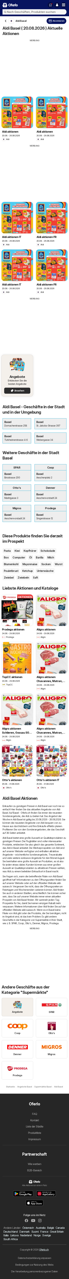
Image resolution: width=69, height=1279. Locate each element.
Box (6, 557)
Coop (21, 923)
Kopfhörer (30, 550)
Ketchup (27, 571)
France (44, 1231)
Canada (60, 1227)
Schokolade (48, 550)
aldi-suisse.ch (29, 909)
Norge (37, 1235)
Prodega (53, 923)
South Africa (10, 1239)
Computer (19, 557)
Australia (40, 1227)
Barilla (39, 557)
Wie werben (34, 1164)
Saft (35, 577)
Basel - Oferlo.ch (21, 812)
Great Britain (57, 1231)
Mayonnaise (29, 564)
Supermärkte (42, 919)
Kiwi (17, 550)
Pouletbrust (11, 571)
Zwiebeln (23, 577)
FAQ (34, 1114)
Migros (44, 923)
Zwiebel (9, 577)
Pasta (7, 550)
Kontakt (34, 1120)
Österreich (28, 1227)
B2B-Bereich (34, 1170)
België (50, 1227)
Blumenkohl (11, 564)
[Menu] (63, 5)
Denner (36, 923)
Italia (6, 1235)
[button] (57, 5)
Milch (50, 557)
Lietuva (14, 1235)
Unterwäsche (45, 571)
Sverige (46, 1235)
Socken (46, 564)
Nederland (26, 1235)
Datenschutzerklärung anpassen (34, 1258)
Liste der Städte (34, 1126)
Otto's (28, 923)
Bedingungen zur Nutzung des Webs (34, 1264)
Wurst (58, 564)
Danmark (24, 1231)
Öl (30, 557)
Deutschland (10, 1231)
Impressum (34, 1139)
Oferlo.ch (44, 1249)
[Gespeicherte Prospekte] (50, 5)
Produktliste (34, 1132)
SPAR (14, 923)
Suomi (35, 1231)
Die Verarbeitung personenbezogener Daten (34, 1271)
